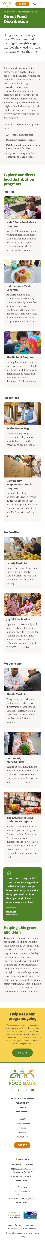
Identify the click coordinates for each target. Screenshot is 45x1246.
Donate (22, 4)
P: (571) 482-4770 (16, 1198)
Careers (22, 1128)
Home (6, 12)
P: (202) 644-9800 (15, 1176)
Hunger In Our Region (22, 1098)
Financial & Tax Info (22, 1123)
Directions (21, 1180)
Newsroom (22, 1132)
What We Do (13, 12)
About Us (22, 1119)
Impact (22, 1107)
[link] (22, 226)
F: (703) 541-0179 (29, 1198)
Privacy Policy (22, 1137)
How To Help (22, 1111)
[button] (34, 4)
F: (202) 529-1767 (30, 1176)
